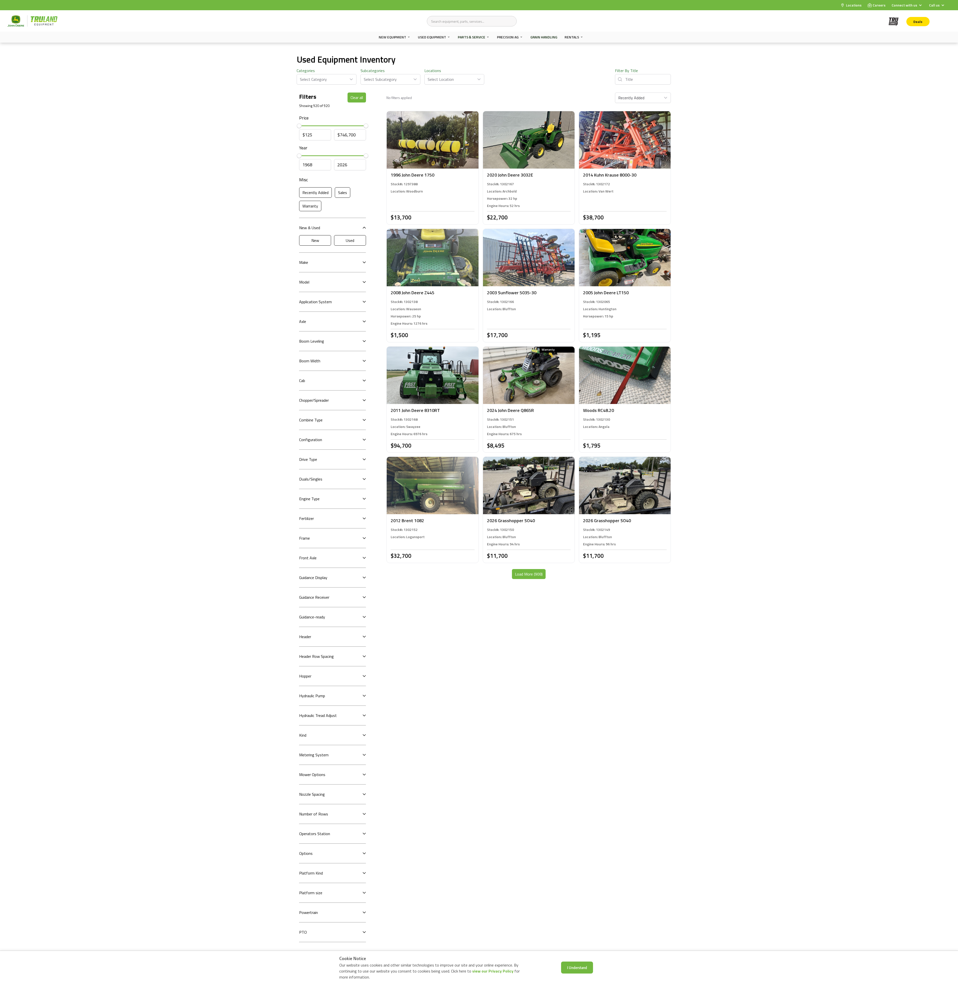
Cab (302, 381)
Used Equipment (432, 37)
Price (304, 117)
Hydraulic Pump (312, 696)
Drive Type (308, 459)
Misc (303, 179)
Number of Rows (313, 814)
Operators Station (314, 834)
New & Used (309, 228)
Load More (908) (529, 574)
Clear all (357, 97)
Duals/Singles (310, 479)
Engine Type (309, 499)
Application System (315, 302)
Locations (432, 70)
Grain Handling (543, 37)
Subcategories (372, 70)
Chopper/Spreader (314, 400)
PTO (303, 932)
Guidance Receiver (314, 597)
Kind (302, 735)
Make (303, 262)
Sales (342, 193)
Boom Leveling (311, 341)
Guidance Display (313, 578)
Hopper (305, 676)
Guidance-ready (312, 617)
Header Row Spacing (316, 656)
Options (306, 853)
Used (350, 240)
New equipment (392, 37)
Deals (917, 21)
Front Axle (308, 558)
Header (305, 637)
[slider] (299, 125)
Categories (306, 70)
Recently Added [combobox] (631, 98)
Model (304, 282)
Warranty (310, 206)
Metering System (314, 755)
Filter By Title (626, 70)
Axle (302, 321)
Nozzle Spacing (312, 794)
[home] (32, 21)
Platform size (310, 893)
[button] (907, 5)
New (315, 240)
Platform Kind (311, 873)
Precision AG (508, 37)
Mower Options (312, 775)
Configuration (310, 440)
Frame (304, 538)
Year (303, 147)
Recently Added (315, 193)
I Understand (577, 967)
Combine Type (311, 420)
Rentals (572, 37)
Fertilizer (306, 518)
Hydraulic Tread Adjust (318, 715)
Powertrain (308, 912)
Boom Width (309, 361)
